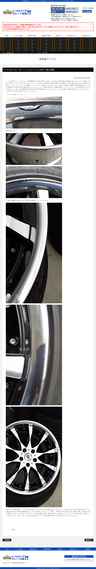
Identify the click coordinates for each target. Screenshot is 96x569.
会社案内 (87, 549)
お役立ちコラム (74, 549)
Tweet (13, 529)
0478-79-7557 (59, 6)
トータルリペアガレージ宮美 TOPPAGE (17, 12)
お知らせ (60, 549)
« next (7, 540)
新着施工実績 (10, 52)
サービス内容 (18, 549)
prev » (89, 540)
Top (7, 549)
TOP (4, 52)
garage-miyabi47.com (42, 568)
